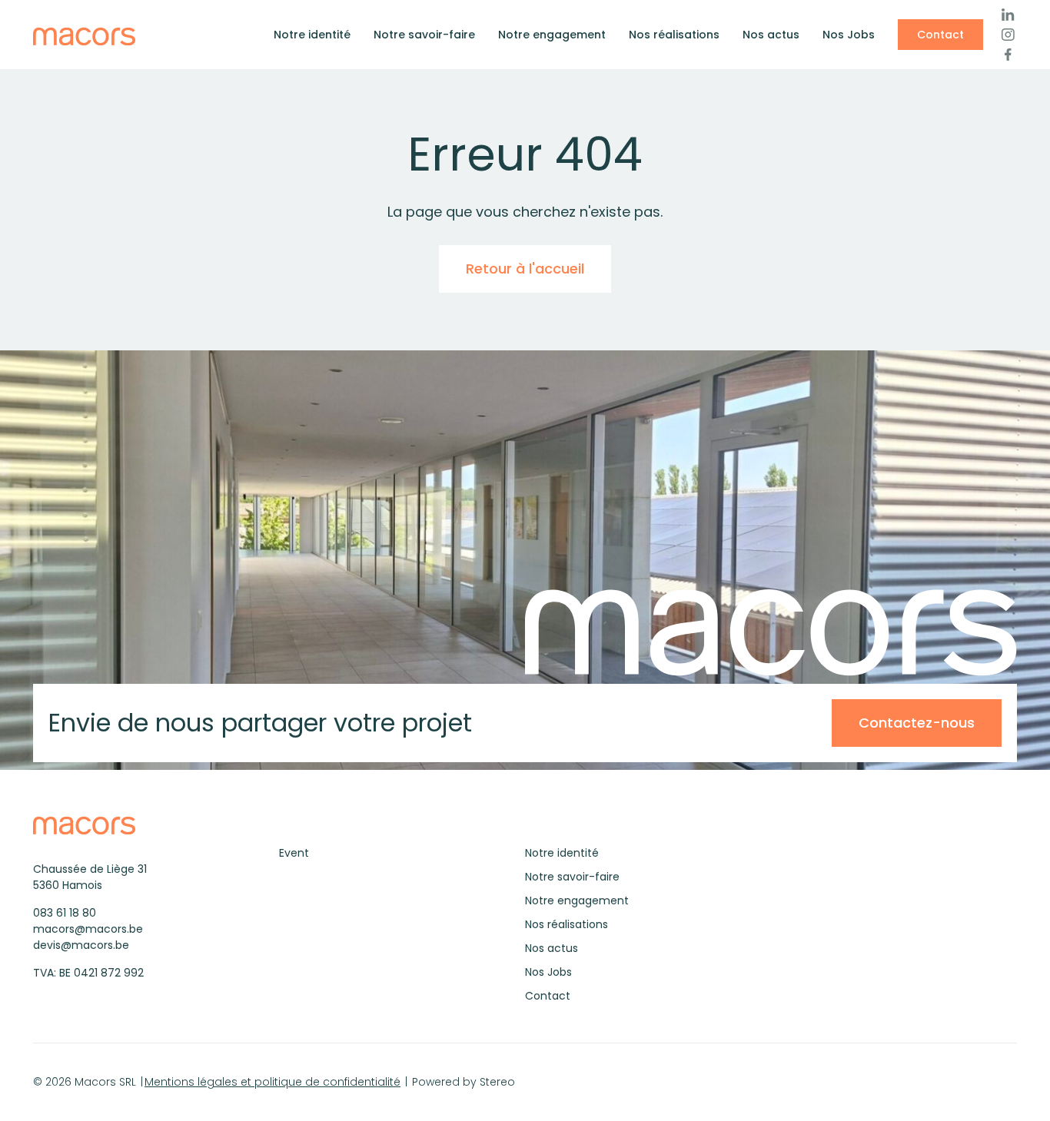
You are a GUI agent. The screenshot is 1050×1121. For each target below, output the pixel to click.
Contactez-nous (917, 722)
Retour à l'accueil (525, 268)
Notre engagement (552, 34)
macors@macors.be (88, 929)
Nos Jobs (848, 34)
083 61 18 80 (64, 912)
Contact (940, 34)
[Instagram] (1007, 34)
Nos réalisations (674, 34)
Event (294, 853)
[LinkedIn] (1007, 14)
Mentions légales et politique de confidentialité (272, 1081)
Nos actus (771, 34)
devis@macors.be (81, 945)
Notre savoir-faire (424, 34)
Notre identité (312, 34)
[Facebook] (1007, 54)
